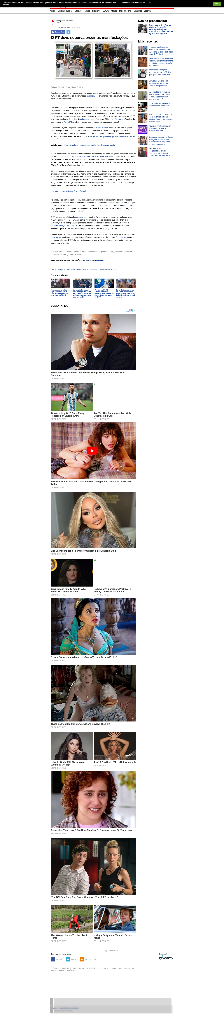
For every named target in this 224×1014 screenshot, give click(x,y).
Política (52, 11)
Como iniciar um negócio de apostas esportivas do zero (159, 104)
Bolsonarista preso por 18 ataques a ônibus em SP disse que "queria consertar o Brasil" (160, 72)
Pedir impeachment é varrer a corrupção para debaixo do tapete (89, 145)
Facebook (100, 260)
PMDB (68, 226)
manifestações (92, 96)
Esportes (147, 11)
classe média (101, 128)
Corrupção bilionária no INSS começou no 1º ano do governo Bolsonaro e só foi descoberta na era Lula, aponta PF (82, 293)
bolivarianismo (128, 205)
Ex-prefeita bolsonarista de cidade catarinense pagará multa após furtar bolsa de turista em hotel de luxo (125, 293)
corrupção (120, 110)
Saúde (87, 11)
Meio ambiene (125, 11)
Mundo (114, 11)
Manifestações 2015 (106, 269)
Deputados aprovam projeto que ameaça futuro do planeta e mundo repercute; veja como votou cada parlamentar (161, 140)
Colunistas (137, 11)
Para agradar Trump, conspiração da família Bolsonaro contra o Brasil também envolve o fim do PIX (160, 152)
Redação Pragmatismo (64, 21)
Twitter (88, 260)
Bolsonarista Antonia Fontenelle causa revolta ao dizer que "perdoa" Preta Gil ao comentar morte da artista (161, 118)
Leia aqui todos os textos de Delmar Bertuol (68, 191)
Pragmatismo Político (74, 87)
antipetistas (84, 119)
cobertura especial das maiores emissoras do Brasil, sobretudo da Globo (87, 156)
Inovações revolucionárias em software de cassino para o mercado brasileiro (160, 128)
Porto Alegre (119, 119)
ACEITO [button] (217, 4)
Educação (78, 11)
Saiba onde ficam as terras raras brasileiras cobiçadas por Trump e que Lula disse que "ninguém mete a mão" (161, 62)
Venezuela (100, 205)
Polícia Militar (68, 122)
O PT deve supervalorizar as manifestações (89, 37)
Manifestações (93, 269)
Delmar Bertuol (70, 269)
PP (76, 226)
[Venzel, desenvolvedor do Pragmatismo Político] (166, 957)
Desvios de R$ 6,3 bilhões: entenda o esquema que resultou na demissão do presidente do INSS (103, 293)
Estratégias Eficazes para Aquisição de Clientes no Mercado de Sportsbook (158, 83)
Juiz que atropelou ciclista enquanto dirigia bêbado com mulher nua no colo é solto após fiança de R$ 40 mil (161, 50)
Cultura (106, 11)
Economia (96, 11)
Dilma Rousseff (81, 269)
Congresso (120, 237)
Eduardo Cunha (57, 226)
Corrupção (60, 269)
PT (52, 27)
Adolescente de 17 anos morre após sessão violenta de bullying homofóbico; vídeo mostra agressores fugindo (161, 29)
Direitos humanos (65, 11)
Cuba (76, 205)
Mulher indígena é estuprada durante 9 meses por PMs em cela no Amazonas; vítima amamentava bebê (160, 95)
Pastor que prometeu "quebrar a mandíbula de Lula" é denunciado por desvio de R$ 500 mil (60, 292)
